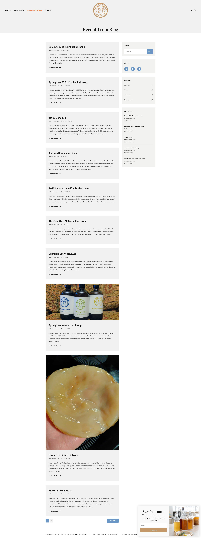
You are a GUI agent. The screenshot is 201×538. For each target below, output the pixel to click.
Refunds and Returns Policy (110, 534)
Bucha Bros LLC (61, 534)
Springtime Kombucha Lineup (65, 325)
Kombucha (127, 85)
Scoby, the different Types (63, 455)
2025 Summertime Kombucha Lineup (69, 188)
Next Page (113, 520)
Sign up (154, 530)
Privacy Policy (97, 534)
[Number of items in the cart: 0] (195, 10)
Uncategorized (128, 99)
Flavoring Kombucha (60, 490)
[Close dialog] (197, 507)
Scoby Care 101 (57, 117)
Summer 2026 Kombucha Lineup (67, 46)
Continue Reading (53, 67)
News (125, 90)
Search (150, 51)
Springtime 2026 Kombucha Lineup (68, 82)
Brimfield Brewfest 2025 (62, 253)
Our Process (127, 95)
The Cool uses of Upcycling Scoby (67, 221)
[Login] (191, 10)
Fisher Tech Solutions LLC (82, 534)
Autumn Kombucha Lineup (63, 153)
